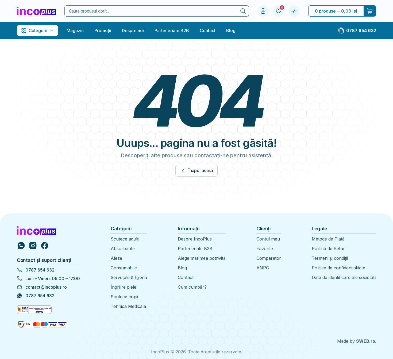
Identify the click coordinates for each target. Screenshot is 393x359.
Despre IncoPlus (195, 239)
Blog (231, 30)
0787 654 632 (40, 270)
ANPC (262, 267)
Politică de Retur (328, 248)
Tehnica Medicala (128, 306)
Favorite (264, 248)
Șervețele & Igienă (129, 277)
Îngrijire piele (123, 287)
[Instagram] (33, 245)
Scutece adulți (125, 239)
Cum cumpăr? (192, 287)
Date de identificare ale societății (344, 277)
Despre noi (133, 30)
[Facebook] (44, 245)
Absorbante (123, 248)
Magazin (75, 30)
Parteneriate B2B (172, 30)
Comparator (268, 258)
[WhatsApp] (21, 245)
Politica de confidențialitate (338, 267)
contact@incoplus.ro (46, 287)
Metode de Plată (328, 239)
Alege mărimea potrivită (202, 258)
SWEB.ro (365, 341)
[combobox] (151, 11)
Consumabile (124, 267)
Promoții (102, 30)
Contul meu (268, 239)
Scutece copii (124, 296)
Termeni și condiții (330, 258)
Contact (207, 30)
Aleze (116, 258)
